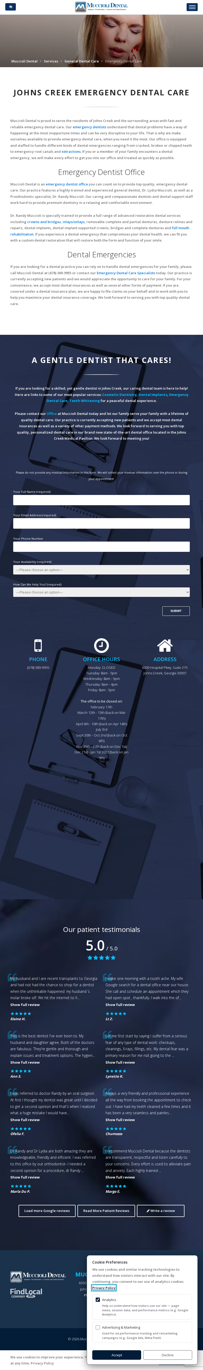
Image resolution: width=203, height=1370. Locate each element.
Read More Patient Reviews (106, 1210)
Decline (168, 1355)
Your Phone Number (28, 539)
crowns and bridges (44, 221)
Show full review (25, 1005)
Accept (117, 1355)
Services (51, 61)
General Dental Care (81, 61)
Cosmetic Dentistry (119, 394)
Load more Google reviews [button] (47, 1210)
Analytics (109, 1299)
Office (52, 413)
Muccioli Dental (24, 61)
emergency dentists (89, 127)
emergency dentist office (67, 184)
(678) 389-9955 (38, 667)
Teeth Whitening (84, 400)
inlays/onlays (74, 221)
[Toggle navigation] (192, 7)
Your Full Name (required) (31, 492)
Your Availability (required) (32, 562)
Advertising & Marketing (121, 1327)
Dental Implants (153, 394)
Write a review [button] (162, 1210)
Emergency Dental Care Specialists (126, 273)
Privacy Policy (104, 1287)
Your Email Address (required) (34, 515)
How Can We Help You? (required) (37, 584)
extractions (71, 151)
